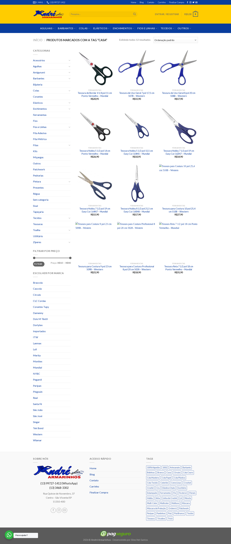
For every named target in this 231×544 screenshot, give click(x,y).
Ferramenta (165, 493)
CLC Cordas (39, 300)
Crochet (187, 482)
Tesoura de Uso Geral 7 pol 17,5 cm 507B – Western (136, 94)
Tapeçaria (38, 211)
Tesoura (150, 518)
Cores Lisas (176, 482)
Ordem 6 (172, 508)
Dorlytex (38, 325)
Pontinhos (161, 513)
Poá (169, 513)
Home (133, 2)
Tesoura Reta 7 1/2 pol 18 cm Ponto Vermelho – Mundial (178, 268)
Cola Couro (188, 472)
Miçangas (38, 157)
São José (37, 416)
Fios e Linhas (146, 28)
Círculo (37, 294)
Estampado (152, 493)
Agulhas (46, 28)
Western (37, 434)
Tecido (190, 513)
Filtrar (38, 264)
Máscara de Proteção (156, 508)
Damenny (38, 312)
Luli (35, 349)
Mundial (37, 367)
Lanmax (37, 343)
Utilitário (38, 236)
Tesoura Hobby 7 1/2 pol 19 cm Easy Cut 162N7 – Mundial (178, 152)
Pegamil (37, 379)
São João (38, 409)
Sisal (35, 205)
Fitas (35, 145)
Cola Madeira (153, 477)
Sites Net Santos (139, 540)
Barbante (187, 467)
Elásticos (100, 28)
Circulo (177, 472)
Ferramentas (40, 114)
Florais (192, 493)
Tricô (170, 518)
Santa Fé (37, 403)
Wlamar (37, 440)
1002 (165, 467)
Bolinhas (151, 472)
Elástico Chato (168, 488)
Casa (169, 472)
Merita (37, 355)
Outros (183, 28)
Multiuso (175, 503)
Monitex (37, 361)
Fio (174, 493)
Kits (35, 151)
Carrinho (162, 2)
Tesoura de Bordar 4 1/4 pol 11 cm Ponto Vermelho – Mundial (95, 94)
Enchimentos (122, 28)
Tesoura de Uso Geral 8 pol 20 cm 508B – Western (178, 94)
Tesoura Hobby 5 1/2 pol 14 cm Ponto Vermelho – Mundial (94, 152)
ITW (35, 337)
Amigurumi (39, 72)
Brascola (38, 282)
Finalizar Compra (176, 2)
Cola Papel (166, 477)
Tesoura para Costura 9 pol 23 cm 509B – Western (95, 268)
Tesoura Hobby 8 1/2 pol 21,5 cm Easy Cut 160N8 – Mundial (136, 210)
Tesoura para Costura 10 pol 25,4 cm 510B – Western (178, 210)
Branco (160, 472)
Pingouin (37, 391)
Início (37, 40)
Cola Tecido (152, 482)
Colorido (164, 482)
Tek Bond (38, 428)
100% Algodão (153, 467)
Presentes (38, 187)
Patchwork (39, 169)
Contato (150, 2)
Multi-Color (152, 503)
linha (158, 498)
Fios (35, 120)
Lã (181, 498)
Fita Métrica (40, 138)
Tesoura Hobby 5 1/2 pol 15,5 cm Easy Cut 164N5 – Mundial (136, 152)
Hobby (150, 498)
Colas (83, 28)
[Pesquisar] (134, 14)
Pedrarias (38, 175)
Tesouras (38, 224)
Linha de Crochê (170, 498)
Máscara (186, 503)
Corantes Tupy (41, 306)
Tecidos (166, 28)
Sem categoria (40, 199)
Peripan (37, 385)
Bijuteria (37, 84)
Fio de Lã (183, 493)
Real (35, 397)
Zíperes (37, 242)
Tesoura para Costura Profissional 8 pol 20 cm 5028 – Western (136, 268)
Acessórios (39, 60)
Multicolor (164, 503)
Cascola (37, 288)
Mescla (188, 498)
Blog (142, 2)
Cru (158, 488)
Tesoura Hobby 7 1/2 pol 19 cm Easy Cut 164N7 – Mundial (94, 210)
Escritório (182, 488)
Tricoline (161, 518)
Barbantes (65, 28)
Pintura (37, 181)
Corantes (38, 96)
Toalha (36, 229)
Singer (36, 421)
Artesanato (175, 467)
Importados (39, 331)
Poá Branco (179, 513)
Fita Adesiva (39, 133)
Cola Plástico (179, 477)
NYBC (36, 373)
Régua (36, 193)
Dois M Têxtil (40, 318)
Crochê (150, 488)
